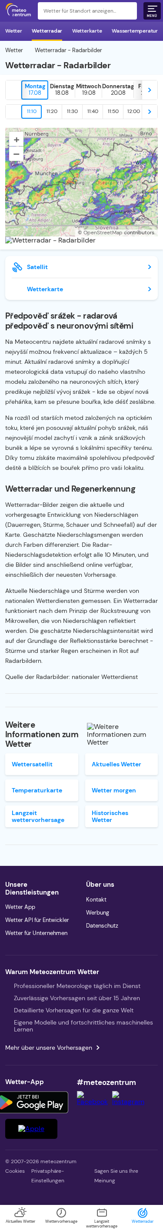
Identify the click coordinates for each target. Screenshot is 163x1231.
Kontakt (96, 899)
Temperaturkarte (37, 790)
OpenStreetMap (103, 232)
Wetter (13, 30)
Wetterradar (47, 30)
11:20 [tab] (52, 111)
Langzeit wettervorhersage (38, 816)
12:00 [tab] (133, 111)
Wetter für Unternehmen (36, 933)
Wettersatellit (32, 764)
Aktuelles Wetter (116, 764)
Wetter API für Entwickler (37, 920)
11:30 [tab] (72, 111)
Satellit (37, 267)
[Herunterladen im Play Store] (31, 1102)
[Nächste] (149, 90)
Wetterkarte (87, 30)
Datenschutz (102, 925)
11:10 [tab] (32, 111)
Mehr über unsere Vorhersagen (48, 1047)
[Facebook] (94, 1101)
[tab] (34, 90)
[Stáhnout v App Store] (31, 1129)
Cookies (15, 1171)
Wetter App (20, 907)
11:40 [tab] (92, 111)
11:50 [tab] (113, 111)
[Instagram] (130, 1101)
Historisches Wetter (110, 816)
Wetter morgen (114, 790)
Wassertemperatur (135, 30)
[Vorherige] (13, 90)
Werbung (97, 912)
